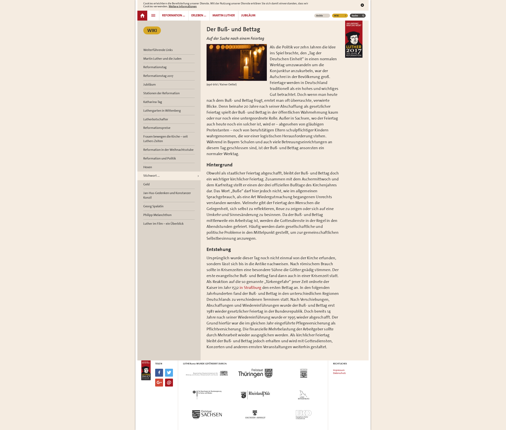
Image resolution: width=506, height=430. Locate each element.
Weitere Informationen (183, 6)
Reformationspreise (156, 128)
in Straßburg (251, 287)
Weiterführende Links (158, 50)
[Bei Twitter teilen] (169, 373)
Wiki (336, 15)
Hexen (147, 167)
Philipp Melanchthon (157, 215)
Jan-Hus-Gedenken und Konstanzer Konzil (167, 195)
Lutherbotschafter (155, 119)
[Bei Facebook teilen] (159, 373)
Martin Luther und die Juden (162, 59)
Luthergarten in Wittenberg (162, 110)
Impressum (339, 370)
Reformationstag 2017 (158, 76)
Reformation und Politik (159, 158)
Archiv (319, 15)
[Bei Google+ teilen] (159, 383)
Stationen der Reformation (161, 93)
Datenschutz (339, 373)
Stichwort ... (151, 176)
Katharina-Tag (152, 102)
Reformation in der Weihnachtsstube (168, 150)
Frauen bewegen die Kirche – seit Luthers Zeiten (165, 138)
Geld (146, 184)
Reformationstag (155, 67)
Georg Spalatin (153, 206)
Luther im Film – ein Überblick (163, 224)
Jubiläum (149, 84)
